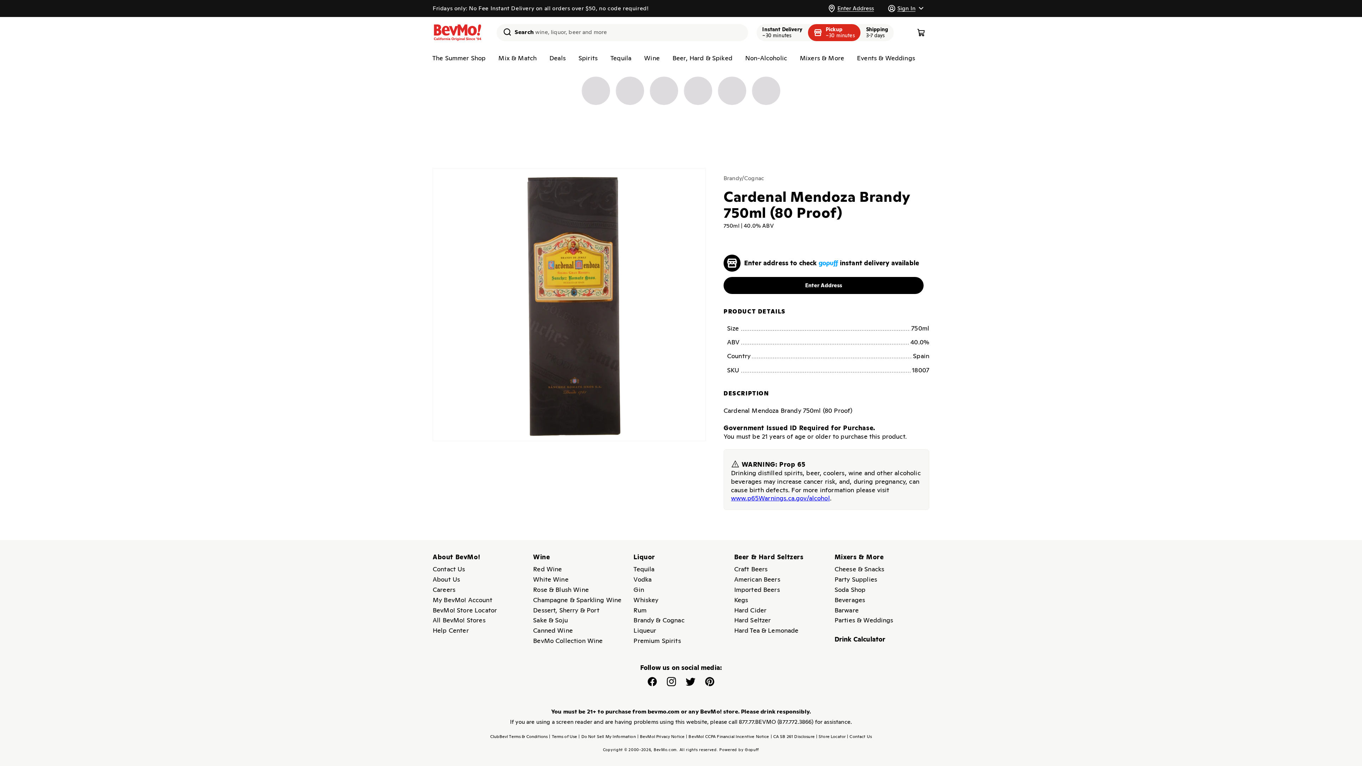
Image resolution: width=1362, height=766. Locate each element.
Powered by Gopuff (739, 749)
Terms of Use (563, 736)
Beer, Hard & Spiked (702, 58)
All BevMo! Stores (459, 620)
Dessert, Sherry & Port (566, 610)
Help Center (451, 630)
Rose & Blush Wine (561, 589)
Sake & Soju (550, 620)
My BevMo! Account (462, 600)
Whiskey (645, 600)
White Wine (551, 579)
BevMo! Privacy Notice (661, 736)
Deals (557, 58)
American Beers (757, 579)
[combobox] (622, 32)
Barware (847, 610)
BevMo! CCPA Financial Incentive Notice (727, 736)
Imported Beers (757, 589)
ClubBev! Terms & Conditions (519, 736)
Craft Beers (751, 569)
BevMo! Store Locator (465, 610)
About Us (446, 579)
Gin (638, 589)
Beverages (850, 600)
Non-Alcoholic (766, 58)
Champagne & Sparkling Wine (577, 600)
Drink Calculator (860, 639)
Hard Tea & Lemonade (766, 630)
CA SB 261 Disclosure (793, 736)
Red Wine (547, 569)
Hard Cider (750, 610)
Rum (639, 610)
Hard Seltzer (752, 620)
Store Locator (831, 736)
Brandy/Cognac (744, 178)
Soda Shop (850, 589)
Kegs (741, 600)
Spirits (588, 58)
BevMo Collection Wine (568, 641)
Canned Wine (553, 630)
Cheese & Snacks (859, 569)
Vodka (642, 579)
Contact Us (449, 569)
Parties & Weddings (864, 620)
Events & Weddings (886, 58)
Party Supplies (856, 579)
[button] (905, 8)
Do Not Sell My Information (607, 736)
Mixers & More (822, 58)
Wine (652, 58)
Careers (444, 589)
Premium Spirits (657, 641)
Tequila (620, 58)
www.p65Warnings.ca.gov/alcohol (780, 498)
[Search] (505, 32)
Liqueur (644, 630)
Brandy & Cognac (658, 620)
